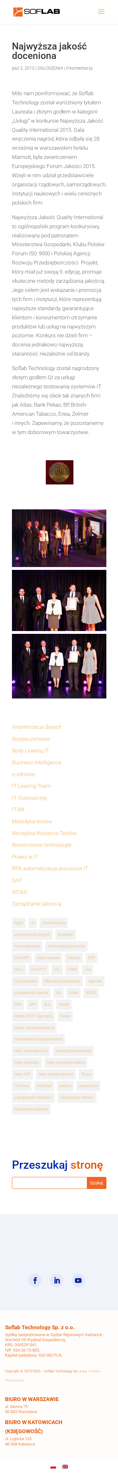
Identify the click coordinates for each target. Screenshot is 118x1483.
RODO (91, 993)
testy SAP (22, 1074)
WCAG (19, 892)
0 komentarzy (79, 68)
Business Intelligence (36, 762)
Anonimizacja (53, 923)
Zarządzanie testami (77, 1097)
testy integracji (26, 1062)
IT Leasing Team (31, 786)
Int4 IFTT (38, 969)
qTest (73, 993)
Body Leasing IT (30, 750)
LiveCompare (25, 981)
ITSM (18, 809)
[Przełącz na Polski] (53, 1466)
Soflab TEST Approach (33, 1016)
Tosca (86, 1074)
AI (32, 923)
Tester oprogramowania (34, 1028)
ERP (91, 958)
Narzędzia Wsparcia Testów (44, 833)
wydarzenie (88, 1086)
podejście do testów (31, 993)
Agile (18, 923)
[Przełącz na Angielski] (65, 1466)
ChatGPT (21, 958)
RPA (17, 1004)
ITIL (57, 969)
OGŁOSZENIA (50, 68)
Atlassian (65, 934)
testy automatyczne (31, 1051)
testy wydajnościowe (55, 1074)
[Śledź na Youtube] (78, 1280)
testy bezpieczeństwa (73, 1051)
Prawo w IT (25, 857)
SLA (47, 1004)
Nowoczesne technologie (41, 845)
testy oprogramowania (66, 1062)
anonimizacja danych (32, 934)
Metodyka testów (32, 821)
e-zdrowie (23, 774)
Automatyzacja (27, 946)
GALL (18, 969)
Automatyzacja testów (66, 946)
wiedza (65, 1086)
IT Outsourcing (29, 798)
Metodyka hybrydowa (62, 981)
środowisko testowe (31, 1109)
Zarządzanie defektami (33, 1097)
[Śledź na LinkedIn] (56, 1280)
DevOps (73, 958)
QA (58, 993)
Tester (65, 1016)
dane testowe (48, 958)
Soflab (64, 1004)
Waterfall (44, 1086)
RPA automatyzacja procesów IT (50, 868)
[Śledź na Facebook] (35, 1280)
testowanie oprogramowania (38, 1039)
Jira (87, 969)
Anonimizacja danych (37, 727)
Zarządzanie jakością (36, 904)
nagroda (95, 981)
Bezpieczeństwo (31, 739)
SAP (17, 880)
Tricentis (21, 1086)
